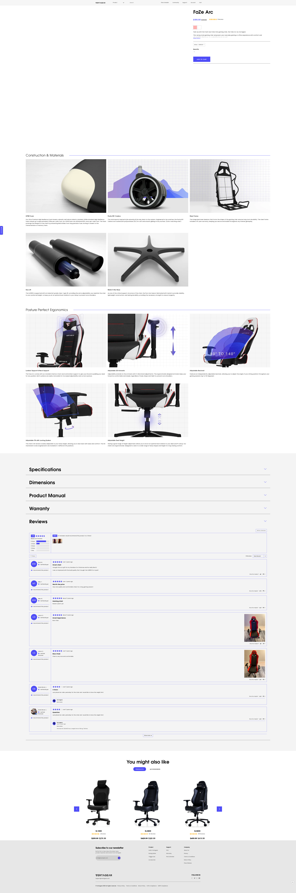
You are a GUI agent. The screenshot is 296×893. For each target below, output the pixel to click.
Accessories (152, 860)
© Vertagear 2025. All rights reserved (106, 886)
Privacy (186, 853)
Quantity (196, 49)
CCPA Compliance (152, 886)
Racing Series (152, 853)
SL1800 (99, 830)
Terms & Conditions (189, 856)
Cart (200, 2)
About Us (186, 850)
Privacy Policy (121, 886)
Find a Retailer (165, 2)
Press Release (188, 863)
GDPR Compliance (163, 886)
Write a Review (261, 530)
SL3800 (148, 830)
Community (176, 2)
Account (193, 2)
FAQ (167, 850)
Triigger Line (152, 856)
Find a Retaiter (170, 856)
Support (185, 2)
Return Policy (187, 860)
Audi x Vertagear (153, 850)
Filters (33, 556)
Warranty (169, 853)
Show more (147, 735)
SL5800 (197, 830)
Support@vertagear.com (103, 878)
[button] (216, 19)
